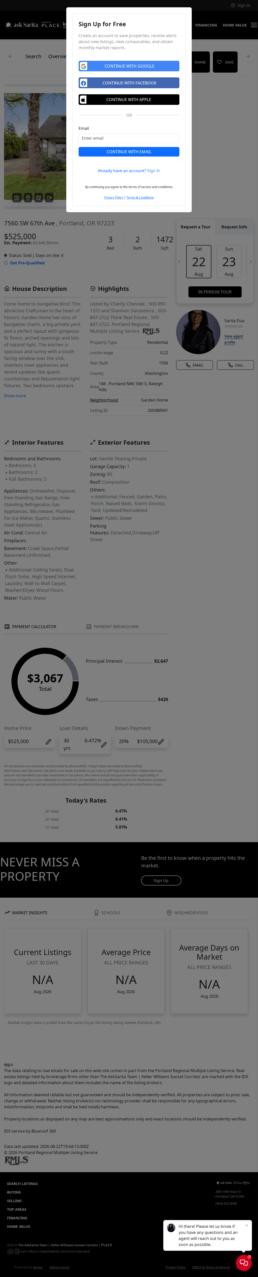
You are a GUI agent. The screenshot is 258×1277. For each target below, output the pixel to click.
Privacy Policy (113, 197)
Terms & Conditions (140, 197)
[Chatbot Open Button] (244, 1263)
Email (84, 128)
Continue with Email (129, 152)
